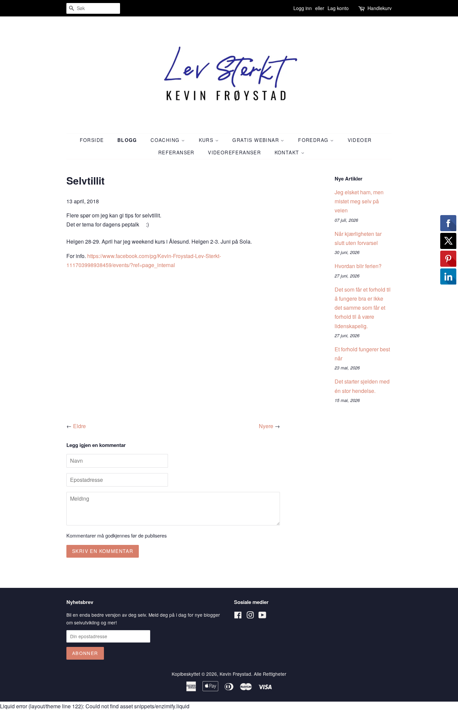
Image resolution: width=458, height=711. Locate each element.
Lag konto (338, 8)
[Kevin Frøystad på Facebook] (238, 616)
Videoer (360, 140)
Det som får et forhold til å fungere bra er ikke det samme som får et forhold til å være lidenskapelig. (363, 308)
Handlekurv (379, 8)
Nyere (266, 426)
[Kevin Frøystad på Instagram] (250, 616)
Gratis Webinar (256, 140)
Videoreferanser (234, 152)
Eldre (79, 426)
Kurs (207, 140)
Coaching (166, 140)
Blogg (127, 140)
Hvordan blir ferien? (358, 266)
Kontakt (288, 152)
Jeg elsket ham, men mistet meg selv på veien (359, 201)
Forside (92, 140)
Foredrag (314, 140)
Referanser (176, 152)
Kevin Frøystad (235, 673)
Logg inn (302, 8)
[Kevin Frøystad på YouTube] (262, 616)
